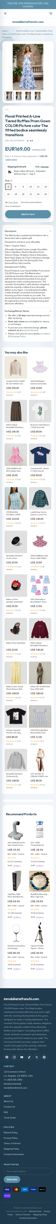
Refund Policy (11, 1132)
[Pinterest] (44, 1057)
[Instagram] (14, 1057)
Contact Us (9, 1106)
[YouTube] (22, 1057)
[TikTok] (29, 1057)
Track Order (10, 1117)
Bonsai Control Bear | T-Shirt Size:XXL (40, 426)
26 (45, 194)
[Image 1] (9, 96)
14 (45, 186)
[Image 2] (18, 96)
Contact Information (14, 1154)
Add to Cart (28, 214)
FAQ (6, 1112)
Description (10, 231)
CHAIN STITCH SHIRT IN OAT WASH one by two (16, 382)
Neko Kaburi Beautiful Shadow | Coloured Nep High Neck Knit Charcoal (39, 644)
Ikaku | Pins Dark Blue (15, 643)
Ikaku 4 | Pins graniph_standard (14, 600)
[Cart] (50, 13)
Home (5, 31)
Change (44, 166)
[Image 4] (37, 96)
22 (30, 194)
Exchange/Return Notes (17, 311)
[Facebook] (7, 1057)
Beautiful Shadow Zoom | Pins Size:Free (14, 557)
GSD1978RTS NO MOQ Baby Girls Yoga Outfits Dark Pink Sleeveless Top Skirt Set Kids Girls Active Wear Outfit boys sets (15, 470)
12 (38, 186)
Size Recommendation (31, 202)
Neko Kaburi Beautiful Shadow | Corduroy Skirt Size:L (15, 426)
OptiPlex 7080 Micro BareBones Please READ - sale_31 (15, 895)
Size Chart (13, 202)
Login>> (17, 865)
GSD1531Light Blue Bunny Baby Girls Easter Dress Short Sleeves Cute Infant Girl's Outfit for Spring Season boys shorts (40, 731)
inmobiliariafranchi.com (28, 22)
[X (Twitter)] (37, 1057)
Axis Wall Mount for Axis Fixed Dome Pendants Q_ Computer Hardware (16, 844)
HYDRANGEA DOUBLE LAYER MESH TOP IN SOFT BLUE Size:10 (14, 513)
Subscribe (12, 1179)
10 (30, 186)
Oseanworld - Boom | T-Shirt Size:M (39, 469)
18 (15, 194)
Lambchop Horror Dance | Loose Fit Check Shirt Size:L (38, 513)
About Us (8, 1101)
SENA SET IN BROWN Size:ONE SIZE (40, 687)
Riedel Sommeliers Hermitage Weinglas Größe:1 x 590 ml (16, 947)
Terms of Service (12, 1143)
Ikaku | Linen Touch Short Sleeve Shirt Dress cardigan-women (14, 688)
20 (23, 194)
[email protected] (30, 330)
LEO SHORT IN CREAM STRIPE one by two (39, 775)
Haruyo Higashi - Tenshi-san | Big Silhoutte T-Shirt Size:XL (13, 731)
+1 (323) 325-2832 (13, 1079)
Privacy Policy (11, 1138)
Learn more (11, 159)
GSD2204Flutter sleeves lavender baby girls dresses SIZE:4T (39, 382)
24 (38, 194)
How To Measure (13, 206)
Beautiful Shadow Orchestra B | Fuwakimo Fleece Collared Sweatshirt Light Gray (15, 775)
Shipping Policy (11, 1148)
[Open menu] (5, 13)
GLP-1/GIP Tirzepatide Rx (37, 843)
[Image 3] (28, 96)
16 (8, 194)
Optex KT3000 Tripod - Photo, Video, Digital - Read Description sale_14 (39, 947)
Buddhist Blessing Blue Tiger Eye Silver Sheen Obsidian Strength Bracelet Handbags (39, 895)
